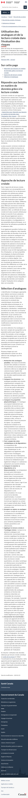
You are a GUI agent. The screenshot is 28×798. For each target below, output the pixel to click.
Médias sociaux (5, 780)
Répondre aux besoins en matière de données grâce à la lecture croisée (14, 71)
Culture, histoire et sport (8, 743)
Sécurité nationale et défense (9, 739)
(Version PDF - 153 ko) (8, 60)
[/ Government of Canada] (10, 2)
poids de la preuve (9, 657)
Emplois (3, 711)
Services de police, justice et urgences (11, 746)
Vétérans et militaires (7, 767)
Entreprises (4, 722)
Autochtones (4, 763)
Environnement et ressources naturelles (12, 736)
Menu (6, 12)
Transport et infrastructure (9, 750)
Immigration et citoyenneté (9, 715)
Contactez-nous (5, 687)
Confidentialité (5, 794)
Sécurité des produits (20, 17)
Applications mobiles (7, 784)
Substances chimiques (8, 23)
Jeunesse (3, 770)
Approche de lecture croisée (13, 75)
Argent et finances (6, 756)
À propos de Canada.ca (7, 787)
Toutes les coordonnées (8, 698)
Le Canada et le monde (7, 753)
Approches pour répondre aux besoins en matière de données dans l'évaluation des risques (14, 114)
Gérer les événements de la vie (9, 774)
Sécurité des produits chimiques (11, 20)
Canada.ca (4, 17)
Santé (10, 17)
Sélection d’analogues (11, 77)
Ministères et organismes (8, 702)
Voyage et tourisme (6, 718)
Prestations (4, 725)
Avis (2, 791)
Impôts (3, 732)
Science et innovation (7, 760)
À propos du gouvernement (9, 705)
